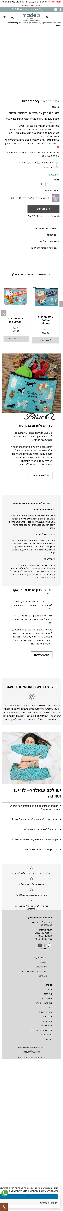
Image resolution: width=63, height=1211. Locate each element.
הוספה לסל (43, 209)
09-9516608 (46, 925)
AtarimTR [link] (42, 1047)
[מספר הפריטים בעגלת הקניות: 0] (5, 17)
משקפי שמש (41, 966)
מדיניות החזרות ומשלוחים (41, 1030)
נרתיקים (37, 23)
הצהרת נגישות (46, 1034)
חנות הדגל (48, 993)
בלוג (50, 1007)
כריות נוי (43, 980)
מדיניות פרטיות (46, 1025)
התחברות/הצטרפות (31, 5)
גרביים (44, 953)
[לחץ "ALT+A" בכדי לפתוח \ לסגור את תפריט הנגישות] (4, 1207)
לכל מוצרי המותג (40, 475)
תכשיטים (43, 962)
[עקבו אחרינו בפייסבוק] (60, 9)
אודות (49, 989)
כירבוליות (43, 975)
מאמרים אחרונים (45, 1012)
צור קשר (48, 1039)
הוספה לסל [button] (13, 338)
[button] (3, 313)
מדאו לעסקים (46, 998)
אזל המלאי (44, 340)
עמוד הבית (57, 23)
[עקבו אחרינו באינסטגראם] (55, 9)
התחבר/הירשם (41, 655)
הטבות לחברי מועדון (44, 1003)
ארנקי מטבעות (28, 23)
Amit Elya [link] (26, 1047)
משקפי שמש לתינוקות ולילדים (34, 971)
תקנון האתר (47, 1021)
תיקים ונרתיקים (47, 23)
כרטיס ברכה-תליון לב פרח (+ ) (28, 198)
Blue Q (45, 330)
